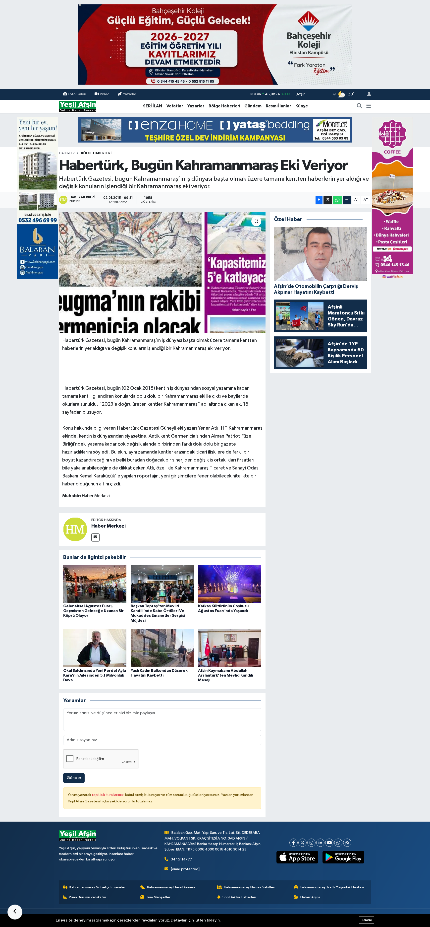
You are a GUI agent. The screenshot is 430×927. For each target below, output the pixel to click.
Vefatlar (174, 106)
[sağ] (392, 198)
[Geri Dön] (14, 912)
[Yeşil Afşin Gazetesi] (77, 106)
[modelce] (215, 130)
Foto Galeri (77, 94)
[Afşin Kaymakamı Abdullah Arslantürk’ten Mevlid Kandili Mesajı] (229, 648)
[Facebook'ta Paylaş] (319, 200)
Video (104, 94)
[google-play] (344, 857)
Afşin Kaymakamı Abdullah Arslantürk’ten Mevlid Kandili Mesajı (225, 675)
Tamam (367, 920)
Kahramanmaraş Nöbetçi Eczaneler (97, 887)
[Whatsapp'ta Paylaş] (337, 200)
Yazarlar (129, 94)
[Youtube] (329, 843)
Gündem (253, 106)
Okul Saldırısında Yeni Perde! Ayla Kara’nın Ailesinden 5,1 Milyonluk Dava (94, 675)
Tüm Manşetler (158, 897)
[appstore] (297, 857)
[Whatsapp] (338, 843)
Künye (301, 106)
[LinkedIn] (320, 843)
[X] (302, 843)
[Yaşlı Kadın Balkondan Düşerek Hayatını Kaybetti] (162, 648)
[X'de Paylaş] (327, 200)
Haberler (67, 153)
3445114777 (181, 859)
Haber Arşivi (310, 897)
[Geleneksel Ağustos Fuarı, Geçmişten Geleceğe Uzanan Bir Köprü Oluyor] (94, 584)
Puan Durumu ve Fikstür (87, 897)
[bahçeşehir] (215, 44)
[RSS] (347, 843)
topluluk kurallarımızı (108, 795)
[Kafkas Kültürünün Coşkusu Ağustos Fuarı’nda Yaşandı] (229, 584)
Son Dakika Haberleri (239, 897)
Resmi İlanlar (278, 106)
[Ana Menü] (368, 106)
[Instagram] (311, 843)
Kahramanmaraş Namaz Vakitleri (249, 887)
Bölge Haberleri (224, 106)
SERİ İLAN (152, 106)
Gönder (74, 778)
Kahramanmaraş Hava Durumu (171, 887)
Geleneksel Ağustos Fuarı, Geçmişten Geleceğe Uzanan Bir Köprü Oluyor (93, 611)
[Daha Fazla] (347, 200)
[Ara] (359, 106)
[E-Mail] (95, 537)
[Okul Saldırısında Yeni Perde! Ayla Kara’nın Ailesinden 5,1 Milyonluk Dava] (94, 648)
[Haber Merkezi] (75, 529)
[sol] (37, 198)
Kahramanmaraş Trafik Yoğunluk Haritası (332, 887)
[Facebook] (293, 843)
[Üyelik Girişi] (367, 94)
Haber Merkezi (108, 526)
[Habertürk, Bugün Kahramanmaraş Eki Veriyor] (162, 272)
